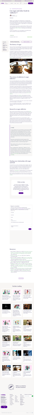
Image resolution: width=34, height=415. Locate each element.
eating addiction (17, 170)
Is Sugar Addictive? (18, 262)
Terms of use (21, 395)
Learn (15, 395)
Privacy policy (22, 396)
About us (16, 397)
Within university (12, 403)
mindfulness (20, 95)
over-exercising (15, 153)
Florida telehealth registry (22, 403)
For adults (11, 400)
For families (11, 398)
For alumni (11, 404)
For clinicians (11, 402)
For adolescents (12, 399)
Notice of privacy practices (22, 398)
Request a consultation (26, 41)
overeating (12, 154)
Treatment (11, 396)
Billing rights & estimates (22, 399)
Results (15, 3)
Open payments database (22, 404)
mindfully (11, 174)
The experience (12, 395)
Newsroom (16, 400)
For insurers (11, 401)
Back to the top (21, 278)
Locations (16, 396)
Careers (16, 398)
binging (30, 111)
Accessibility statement (21, 401)
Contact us (16, 399)
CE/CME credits (17, 401)
